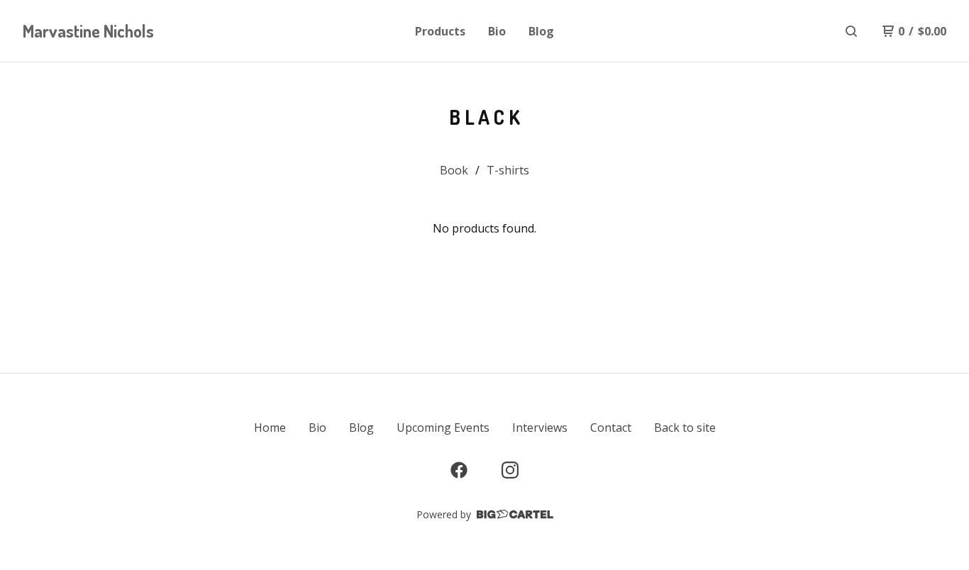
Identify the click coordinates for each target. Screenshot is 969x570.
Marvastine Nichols (88, 31)
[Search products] (851, 31)
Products (440, 31)
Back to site (685, 427)
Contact (610, 427)
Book (454, 170)
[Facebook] (459, 470)
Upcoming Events (443, 427)
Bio (497, 31)
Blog (541, 31)
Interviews (539, 427)
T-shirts (508, 170)
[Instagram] (510, 470)
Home (270, 427)
